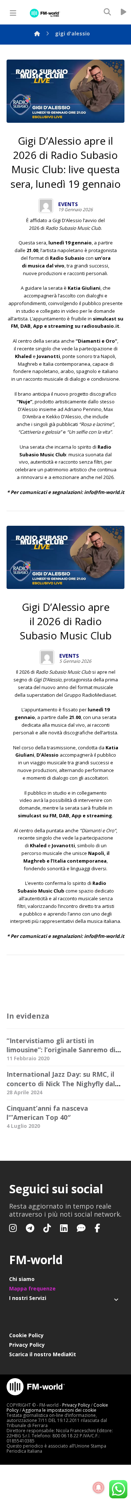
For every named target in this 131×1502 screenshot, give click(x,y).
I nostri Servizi (27, 1297)
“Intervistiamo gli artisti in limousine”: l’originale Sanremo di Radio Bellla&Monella (61, 1049)
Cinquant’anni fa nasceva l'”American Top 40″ (47, 1113)
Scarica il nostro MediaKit (42, 1354)
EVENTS (68, 204)
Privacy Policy (27, 1344)
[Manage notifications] (98, 1488)
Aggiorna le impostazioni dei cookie (59, 1410)
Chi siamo (22, 1278)
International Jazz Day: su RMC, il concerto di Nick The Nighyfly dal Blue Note (61, 1083)
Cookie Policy (26, 1335)
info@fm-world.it (104, 492)
